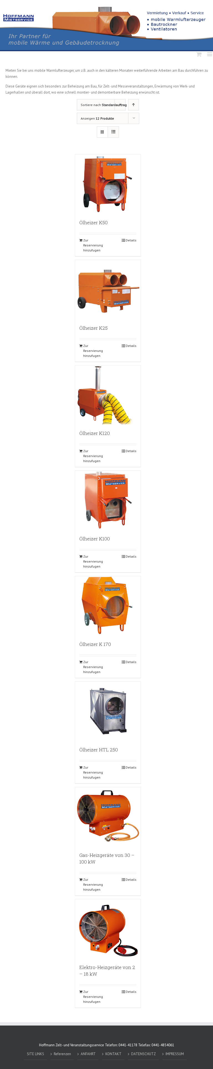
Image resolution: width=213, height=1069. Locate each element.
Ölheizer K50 (93, 222)
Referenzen (62, 1054)
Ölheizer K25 (93, 328)
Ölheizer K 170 (95, 644)
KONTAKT (113, 1054)
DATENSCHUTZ (143, 1054)
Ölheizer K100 (94, 538)
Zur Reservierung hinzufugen (93, 245)
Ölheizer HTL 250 (98, 749)
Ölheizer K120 (94, 433)
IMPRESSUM (175, 1054)
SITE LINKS (35, 1054)
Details (131, 240)
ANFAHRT (88, 1054)
